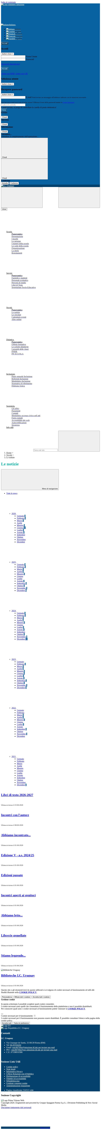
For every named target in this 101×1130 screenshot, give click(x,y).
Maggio (21, 525)
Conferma (14, 183)
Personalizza (7, 997)
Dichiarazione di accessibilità (18, 1076)
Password (30, 59)
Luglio (20, 530)
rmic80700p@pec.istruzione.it (34, 1050)
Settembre (21, 535)
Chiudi (4, 117)
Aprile (19, 523)
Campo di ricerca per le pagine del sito (17, 450)
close (4, 209)
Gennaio (21, 516)
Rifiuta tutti (22, 997)
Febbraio (21, 518)
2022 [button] (14, 708)
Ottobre (20, 537)
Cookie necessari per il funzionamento (17, 1016)
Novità (9, 455)
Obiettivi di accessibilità (16, 1078)
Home (8, 453)
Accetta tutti (41, 997)
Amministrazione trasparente (18, 1086)
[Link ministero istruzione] (12, 4)
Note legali (10, 1069)
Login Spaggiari (68, 102)
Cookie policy (12, 1067)
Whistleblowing (12, 1081)
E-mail (28, 97)
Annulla (5, 183)
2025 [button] (14, 562)
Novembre (21, 539)
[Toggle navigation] (22, 197)
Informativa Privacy (14, 1071)
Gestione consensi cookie (16, 1083)
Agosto (20, 532)
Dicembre (21, 542)
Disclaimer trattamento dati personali (16, 1107)
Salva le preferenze (21, 1023)
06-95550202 (15, 1045)
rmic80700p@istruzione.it (33, 1047)
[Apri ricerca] (79, 197)
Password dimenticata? (10, 64)
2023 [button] (14, 659)
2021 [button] (14, 756)
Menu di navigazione (50, 489)
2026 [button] (14, 513)
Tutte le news (11, 493)
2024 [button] (14, 611)
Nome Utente (31, 56)
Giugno (21, 528)
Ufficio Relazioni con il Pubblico (20, 1074)
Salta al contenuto (8, 2)
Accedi (4, 43)
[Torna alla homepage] (50, 186)
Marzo (20, 520)
